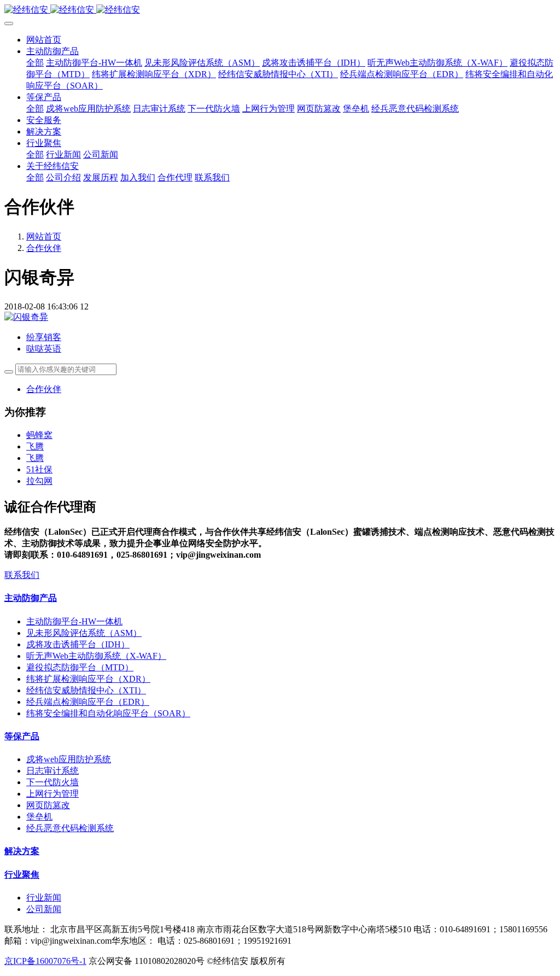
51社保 (39, 469)
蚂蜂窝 (39, 435)
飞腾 (35, 446)
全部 (35, 62)
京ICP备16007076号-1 (45, 961)
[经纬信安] (280, 10)
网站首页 (43, 39)
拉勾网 (39, 481)
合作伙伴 (43, 248)
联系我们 (21, 575)
